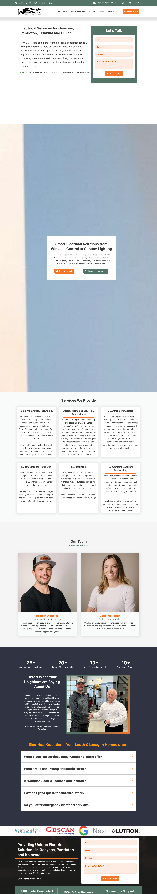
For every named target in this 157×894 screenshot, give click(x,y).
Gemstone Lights (78, 11)
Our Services (59, 11)
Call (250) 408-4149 (29, 878)
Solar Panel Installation (120, 411)
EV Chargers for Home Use (36, 467)
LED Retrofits (78, 467)
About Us (92, 11)
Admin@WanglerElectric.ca (109, 3)
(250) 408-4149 (133, 3)
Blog (102, 11)
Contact (110, 11)
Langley (49, 3)
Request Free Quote (97, 271)
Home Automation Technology (36, 411)
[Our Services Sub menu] (67, 11)
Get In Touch (132, 11)
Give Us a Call (65, 271)
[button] (78, 757)
